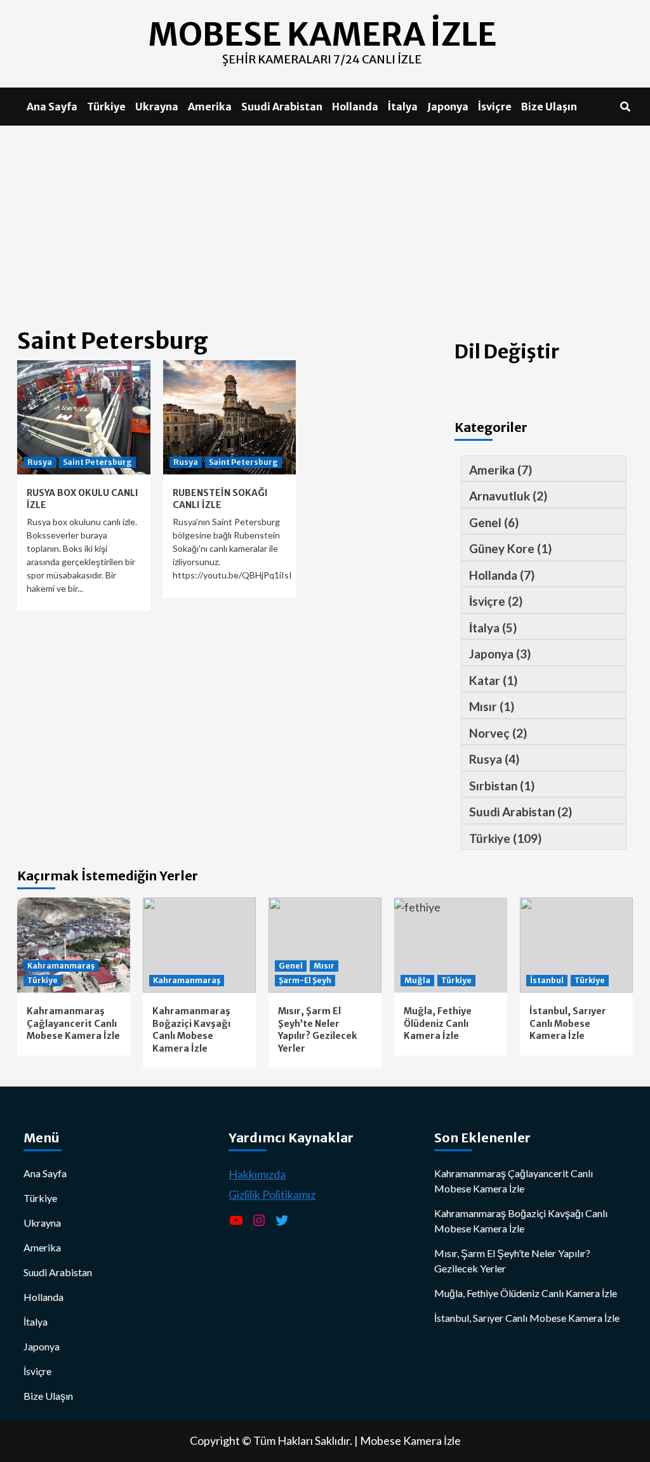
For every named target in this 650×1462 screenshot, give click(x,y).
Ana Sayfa (52, 106)
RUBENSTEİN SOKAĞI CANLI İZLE (220, 499)
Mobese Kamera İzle (410, 1440)
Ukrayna (156, 106)
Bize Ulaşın (549, 106)
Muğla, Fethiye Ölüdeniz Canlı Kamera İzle (438, 1023)
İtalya (403, 106)
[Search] (625, 107)
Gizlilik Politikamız (272, 1194)
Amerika (210, 106)
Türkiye (106, 106)
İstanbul (547, 980)
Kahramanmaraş (61, 965)
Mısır (324, 965)
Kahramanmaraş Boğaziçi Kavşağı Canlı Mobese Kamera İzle (191, 1029)
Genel (291, 965)
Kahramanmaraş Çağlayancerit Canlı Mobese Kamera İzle (73, 1023)
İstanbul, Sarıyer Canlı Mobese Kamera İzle (567, 1023)
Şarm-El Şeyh (305, 980)
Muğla (417, 980)
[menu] (543, 653)
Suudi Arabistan (281, 106)
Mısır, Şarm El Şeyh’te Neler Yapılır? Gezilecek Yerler (317, 1029)
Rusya (39, 462)
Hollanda (355, 106)
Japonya (447, 106)
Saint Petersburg (97, 462)
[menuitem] (540, 469)
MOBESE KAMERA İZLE (322, 35)
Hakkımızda (257, 1174)
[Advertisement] (325, 221)
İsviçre (495, 106)
